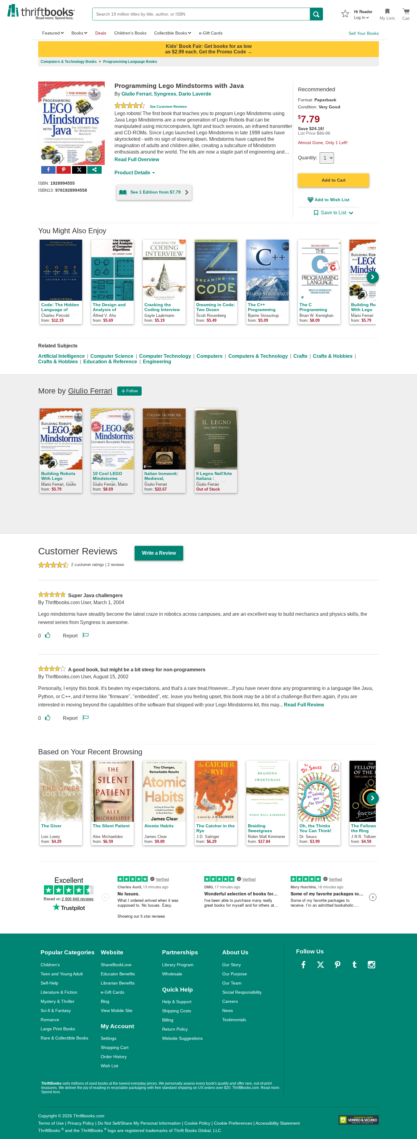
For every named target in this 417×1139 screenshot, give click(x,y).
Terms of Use (51, 1123)
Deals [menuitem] (100, 33)
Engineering (157, 361)
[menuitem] (363, 13)
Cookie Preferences (233, 1123)
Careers (230, 1001)
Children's (50, 964)
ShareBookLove (116, 964)
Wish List (109, 1065)
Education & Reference (110, 361)
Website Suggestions (182, 1038)
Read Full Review (304, 704)
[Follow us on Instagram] (371, 964)
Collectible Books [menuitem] (170, 33)
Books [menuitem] (77, 33)
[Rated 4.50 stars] (129, 106)
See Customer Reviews (168, 106)
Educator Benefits (118, 973)
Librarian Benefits (118, 983)
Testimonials (234, 1019)
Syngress (165, 93)
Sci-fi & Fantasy (56, 1010)
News (227, 1010)
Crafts (300, 356)
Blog (105, 1001)
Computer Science (111, 356)
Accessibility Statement (278, 1123)
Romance (50, 1019)
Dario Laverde (195, 93)
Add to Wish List (332, 199)
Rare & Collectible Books (64, 1038)
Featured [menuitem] (51, 33)
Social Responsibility (242, 992)
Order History (114, 1056)
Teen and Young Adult (62, 973)
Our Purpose (234, 973)
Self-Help (49, 983)
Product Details (132, 172)
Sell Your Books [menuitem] (364, 33)
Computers (210, 356)
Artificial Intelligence (61, 356)
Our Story (231, 964)
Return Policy (175, 1029)
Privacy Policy (80, 1123)
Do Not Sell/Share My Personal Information (139, 1123)
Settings (108, 1038)
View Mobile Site (116, 1010)
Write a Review (159, 553)
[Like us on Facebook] (303, 964)
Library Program (178, 964)
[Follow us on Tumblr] (354, 964)
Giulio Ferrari (136, 93)
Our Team (231, 983)
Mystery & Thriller (57, 1001)
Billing (167, 1019)
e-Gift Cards (112, 992)
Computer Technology (165, 356)
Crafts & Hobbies (333, 356)
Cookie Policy (197, 1123)
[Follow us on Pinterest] (337, 964)
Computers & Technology (258, 356)
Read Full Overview (136, 159)
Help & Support (176, 1001)
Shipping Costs (176, 1010)
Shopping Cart (115, 1047)
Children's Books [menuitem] (130, 33)
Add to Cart (334, 180)
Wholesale (172, 973)
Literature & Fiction (59, 992)
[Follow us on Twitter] (320, 964)
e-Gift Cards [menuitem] (211, 33)
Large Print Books (58, 1028)
